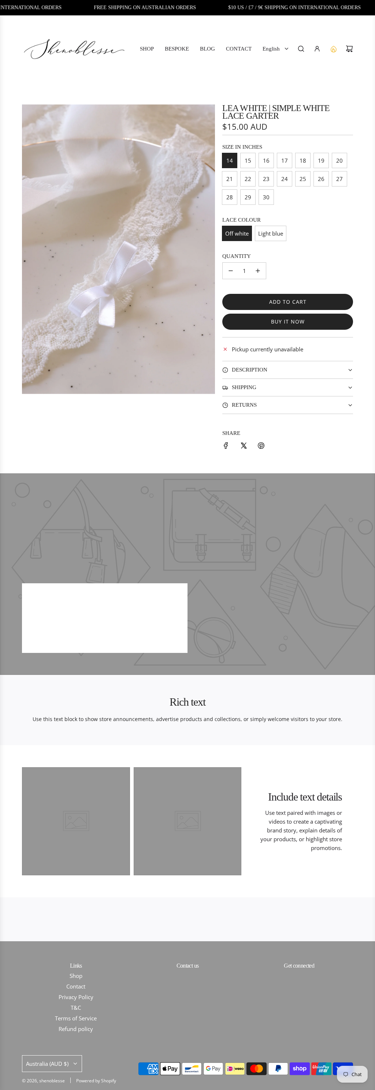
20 (339, 160)
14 (229, 160)
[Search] (301, 49)
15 (248, 160)
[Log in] (317, 49)
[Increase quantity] (258, 271)
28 (229, 197)
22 (248, 178)
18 (303, 160)
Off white (237, 233)
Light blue (270, 233)
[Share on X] (243, 446)
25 (303, 178)
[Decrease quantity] (231, 271)
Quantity (236, 256)
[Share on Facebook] (226, 446)
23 (266, 178)
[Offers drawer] (333, 49)
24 (284, 178)
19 (321, 160)
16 (266, 160)
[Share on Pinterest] (261, 446)
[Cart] (349, 49)
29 (248, 197)
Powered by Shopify (96, 1081)
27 (339, 178)
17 (284, 160)
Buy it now (288, 321)
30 (266, 197)
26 (321, 178)
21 (229, 178)
